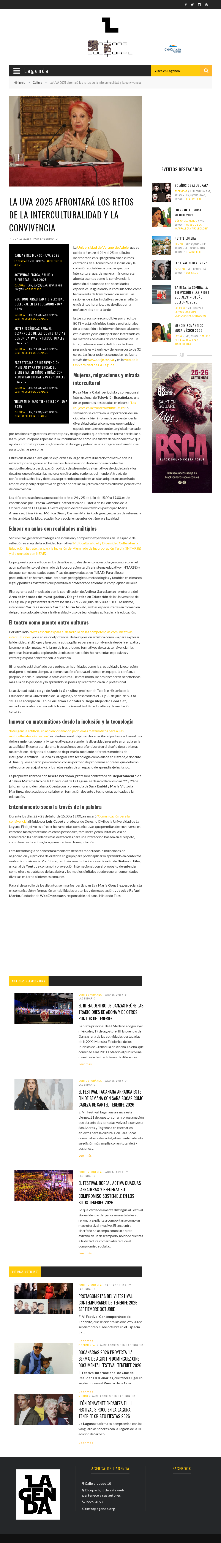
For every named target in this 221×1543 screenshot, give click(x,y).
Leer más (85, 1064)
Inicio (22, 82)
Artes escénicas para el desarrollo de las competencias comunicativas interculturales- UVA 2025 (40, 335)
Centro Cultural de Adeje (31, 319)
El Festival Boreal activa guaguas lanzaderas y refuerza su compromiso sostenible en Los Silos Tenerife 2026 (110, 1193)
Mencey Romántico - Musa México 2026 (190, 328)
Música (83, 1396)
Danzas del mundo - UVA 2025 (36, 255)
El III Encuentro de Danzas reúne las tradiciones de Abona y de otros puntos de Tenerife (111, 1012)
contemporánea (90, 1285)
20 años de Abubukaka (191, 185)
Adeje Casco (33, 289)
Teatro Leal (194, 199)
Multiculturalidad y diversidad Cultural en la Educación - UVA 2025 (39, 304)
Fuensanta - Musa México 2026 (188, 212)
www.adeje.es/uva (100, 359)
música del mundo (186, 221)
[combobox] (181, 70)
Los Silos (192, 273)
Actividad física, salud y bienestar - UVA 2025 (33, 277)
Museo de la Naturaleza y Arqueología (192, 340)
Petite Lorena (185, 238)
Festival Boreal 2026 (191, 262)
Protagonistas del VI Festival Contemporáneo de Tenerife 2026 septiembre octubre (108, 1302)
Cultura (37, 82)
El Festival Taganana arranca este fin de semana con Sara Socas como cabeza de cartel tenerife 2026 (111, 1098)
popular (180, 269)
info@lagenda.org (100, 1509)
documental (87, 1345)
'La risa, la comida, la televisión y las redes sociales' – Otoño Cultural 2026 (192, 294)
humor (179, 244)
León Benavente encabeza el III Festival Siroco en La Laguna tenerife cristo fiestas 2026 (105, 1409)
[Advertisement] (75, 937)
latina (179, 336)
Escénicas (20, 261)
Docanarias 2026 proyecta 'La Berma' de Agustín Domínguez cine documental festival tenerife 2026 (110, 1358)
